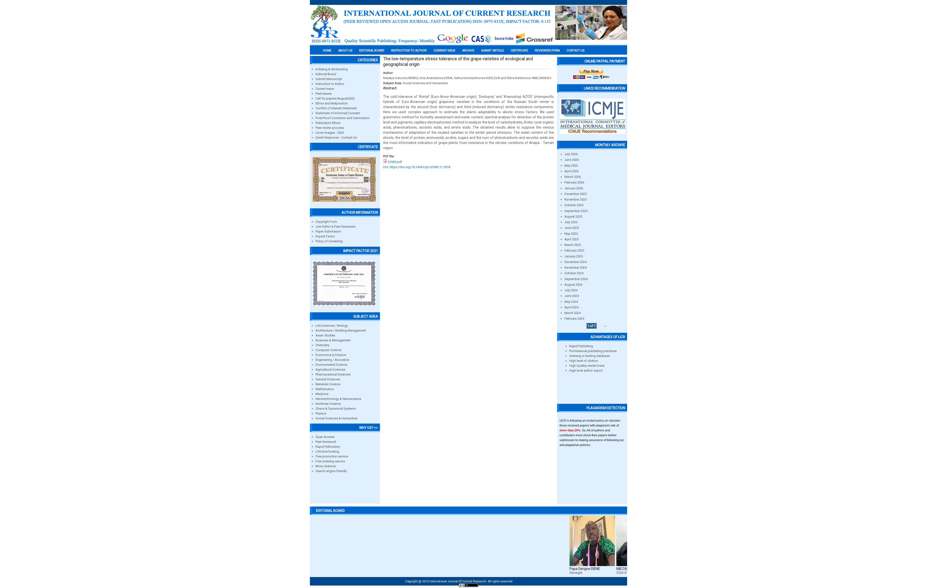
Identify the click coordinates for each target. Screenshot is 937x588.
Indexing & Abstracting (332, 69)
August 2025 (573, 216)
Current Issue (444, 50)
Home (327, 50)
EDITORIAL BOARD (371, 50)
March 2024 (572, 313)
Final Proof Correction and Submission (343, 118)
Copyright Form (326, 221)
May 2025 (571, 233)
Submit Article (492, 50)
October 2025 (573, 205)
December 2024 (575, 262)
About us (345, 50)
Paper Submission (328, 231)
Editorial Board (326, 74)
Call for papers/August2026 (335, 98)
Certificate (519, 50)
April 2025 (571, 239)
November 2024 (575, 267)
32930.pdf (395, 162)
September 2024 (576, 279)
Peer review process (330, 128)
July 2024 (571, 290)
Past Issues (324, 93)
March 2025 (572, 245)
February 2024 (574, 318)
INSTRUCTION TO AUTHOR (409, 50)
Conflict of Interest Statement (336, 108)
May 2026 (571, 165)
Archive (468, 50)
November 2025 (575, 199)
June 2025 (571, 228)
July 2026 (571, 154)
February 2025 (574, 250)
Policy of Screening (329, 241)
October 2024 (573, 273)
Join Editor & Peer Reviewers (336, 226)
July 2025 (571, 222)
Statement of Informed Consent (338, 113)
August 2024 (573, 284)
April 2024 (571, 307)
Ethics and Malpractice (331, 103)
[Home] (432, 43)
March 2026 (572, 177)
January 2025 (573, 256)
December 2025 (575, 194)
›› (606, 326)
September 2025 (576, 211)
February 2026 (574, 182)
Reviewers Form (547, 50)
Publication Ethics (328, 123)
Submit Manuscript (329, 79)
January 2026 (573, 188)
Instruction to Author (330, 84)
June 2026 (571, 160)
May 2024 (571, 302)
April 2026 (571, 171)
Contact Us (575, 50)
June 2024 (571, 296)
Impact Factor (325, 236)
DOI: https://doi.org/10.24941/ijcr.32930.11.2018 (416, 167)
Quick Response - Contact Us (336, 137)
